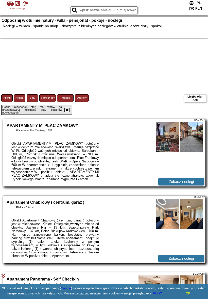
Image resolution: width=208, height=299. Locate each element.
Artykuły (81, 97)
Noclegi (19, 97)
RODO (157, 293)
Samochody (48, 97)
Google (66, 288)
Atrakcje (65, 97)
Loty (32, 97)
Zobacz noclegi (181, 181)
